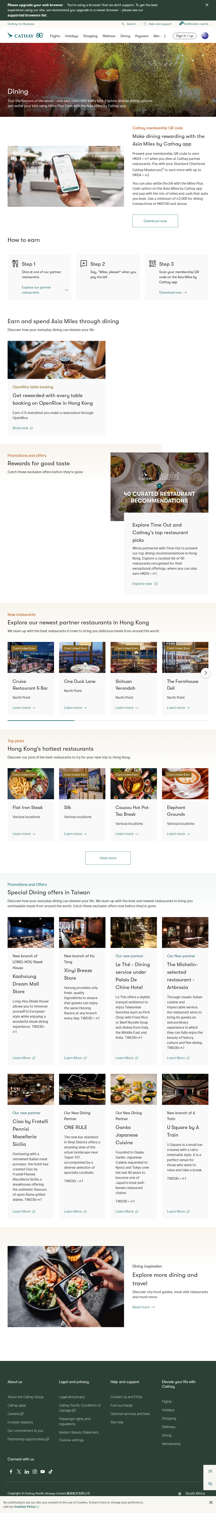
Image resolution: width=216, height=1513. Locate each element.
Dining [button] (125, 36)
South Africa (195, 1493)
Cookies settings (71, 1440)
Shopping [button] (90, 36)
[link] (66, 176)
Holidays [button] (71, 36)
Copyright (14, 1493)
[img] (206, 4)
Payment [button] (141, 36)
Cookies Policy (25, 1506)
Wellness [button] (109, 36)
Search (131, 24)
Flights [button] (55, 36)
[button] (23, 427)
